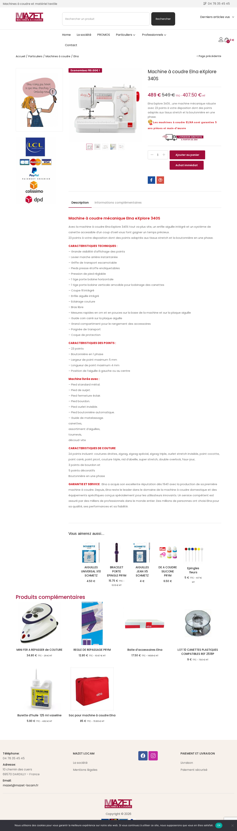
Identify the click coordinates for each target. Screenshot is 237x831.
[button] (229, 40)
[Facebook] (143, 755)
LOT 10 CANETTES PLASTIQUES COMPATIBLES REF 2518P (198, 652)
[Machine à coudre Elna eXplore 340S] (151, 180)
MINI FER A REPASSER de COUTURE (39, 650)
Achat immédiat (187, 165)
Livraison (187, 763)
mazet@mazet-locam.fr (21, 785)
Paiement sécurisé (194, 770)
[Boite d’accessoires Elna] (144, 623)
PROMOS (103, 35)
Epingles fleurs (193, 570)
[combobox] (106, 19)
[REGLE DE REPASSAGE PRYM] (92, 623)
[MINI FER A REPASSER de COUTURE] (39, 623)
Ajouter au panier (187, 155)
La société (84, 35)
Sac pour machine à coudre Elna (92, 715)
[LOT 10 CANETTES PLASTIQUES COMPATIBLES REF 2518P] (197, 623)
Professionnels (153, 35)
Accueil (20, 56)
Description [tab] (80, 202)
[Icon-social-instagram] (153, 755)
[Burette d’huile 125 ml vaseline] (39, 689)
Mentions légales (85, 770)
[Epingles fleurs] (193, 553)
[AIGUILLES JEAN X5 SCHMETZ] (142, 553)
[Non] (232, 825)
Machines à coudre (58, 56)
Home (66, 35)
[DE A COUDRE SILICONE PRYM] (168, 553)
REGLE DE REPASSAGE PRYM (92, 650)
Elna (76, 56)
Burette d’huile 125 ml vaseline (39, 715)
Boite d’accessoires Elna (144, 650)
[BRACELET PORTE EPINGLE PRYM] (117, 553)
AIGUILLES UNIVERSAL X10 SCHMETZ (91, 571)
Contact (71, 45)
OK (219, 825)
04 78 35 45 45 (14, 758)
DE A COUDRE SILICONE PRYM (167, 571)
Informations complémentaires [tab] (118, 202)
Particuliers (124, 35)
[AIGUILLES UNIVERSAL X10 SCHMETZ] (91, 553)
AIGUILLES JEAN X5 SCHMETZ (142, 571)
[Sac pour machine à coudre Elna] (92, 689)
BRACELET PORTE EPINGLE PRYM (116, 571)
